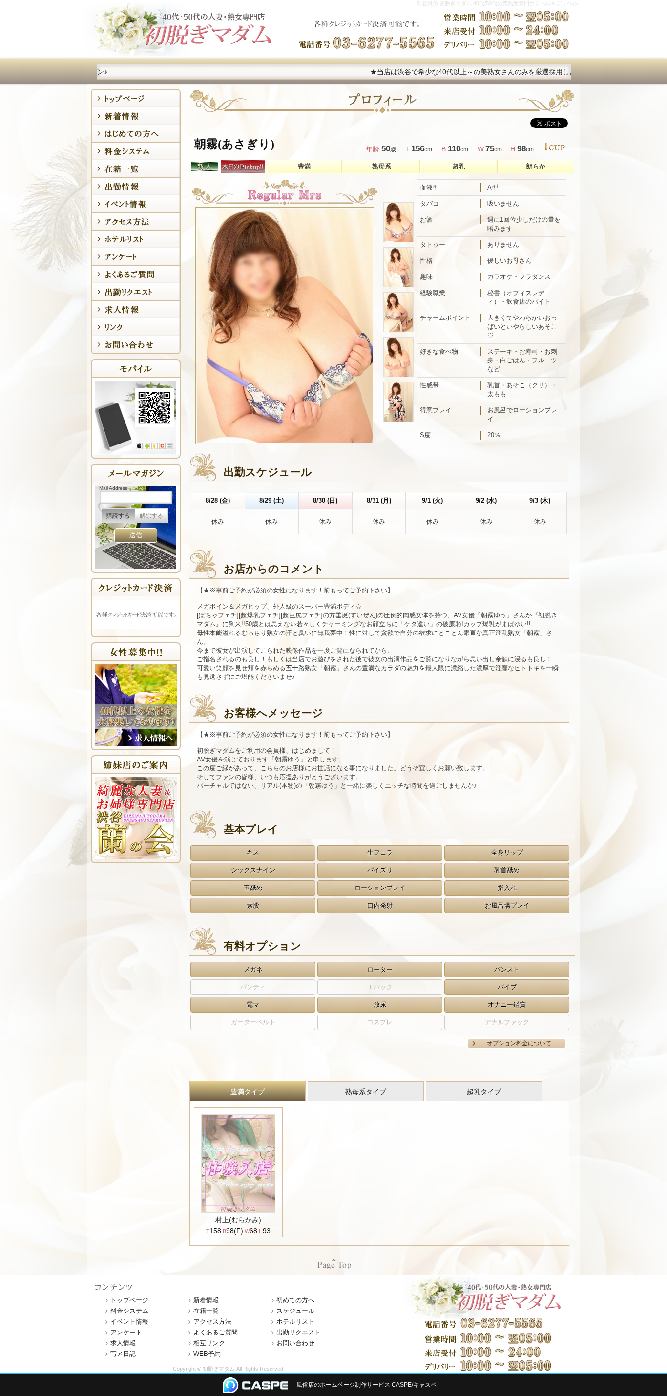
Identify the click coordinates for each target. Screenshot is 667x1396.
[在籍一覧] (136, 168)
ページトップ (333, 1264)
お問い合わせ (295, 1343)
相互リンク (209, 1343)
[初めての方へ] (136, 133)
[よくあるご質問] (136, 274)
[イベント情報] (136, 203)
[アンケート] (136, 256)
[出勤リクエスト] (136, 291)
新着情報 (206, 1300)
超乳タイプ (484, 1092)
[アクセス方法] (136, 221)
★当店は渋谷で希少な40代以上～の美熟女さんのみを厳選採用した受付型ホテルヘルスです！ (454, 72)
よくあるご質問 (215, 1332)
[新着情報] (136, 116)
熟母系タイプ (365, 1092)
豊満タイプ (247, 1092)
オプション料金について (519, 1043)
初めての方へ (295, 1300)
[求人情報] (136, 309)
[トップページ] (136, 98)
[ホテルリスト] (136, 239)
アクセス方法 (212, 1321)
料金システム (129, 1310)
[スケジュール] (136, 186)
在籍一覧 (206, 1310)
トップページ (129, 1300)
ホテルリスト (295, 1321)
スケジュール (295, 1310)
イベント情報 (129, 1321)
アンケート (126, 1332)
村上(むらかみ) (238, 1220)
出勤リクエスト (298, 1332)
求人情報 (123, 1343)
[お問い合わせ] (136, 344)
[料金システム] (136, 151)
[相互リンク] (136, 327)
